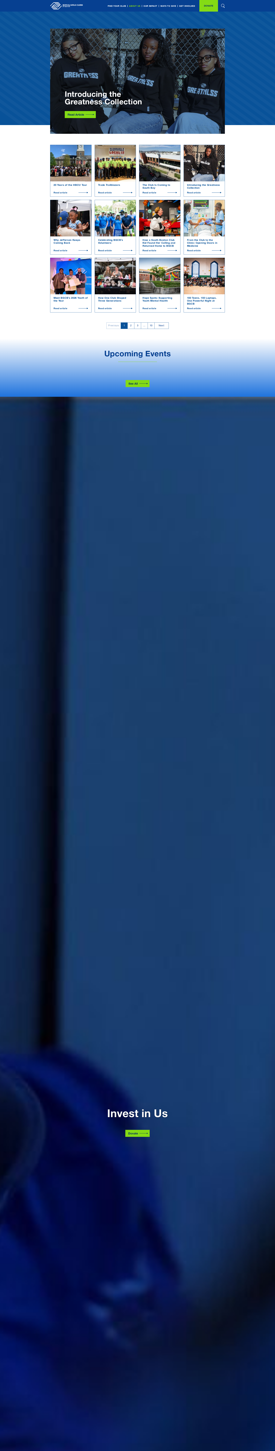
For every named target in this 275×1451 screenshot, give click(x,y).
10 (151, 326)
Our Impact (150, 6)
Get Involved (187, 6)
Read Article (76, 114)
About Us (134, 6)
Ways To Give (168, 6)
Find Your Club (117, 6)
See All (133, 383)
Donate (208, 5)
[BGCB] (66, 5)
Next (161, 326)
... (144, 326)
